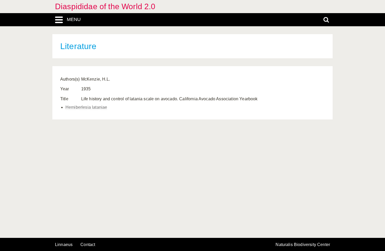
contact (87, 244)
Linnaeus (64, 245)
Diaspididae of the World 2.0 (105, 6)
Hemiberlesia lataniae (86, 107)
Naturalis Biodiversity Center (303, 245)
